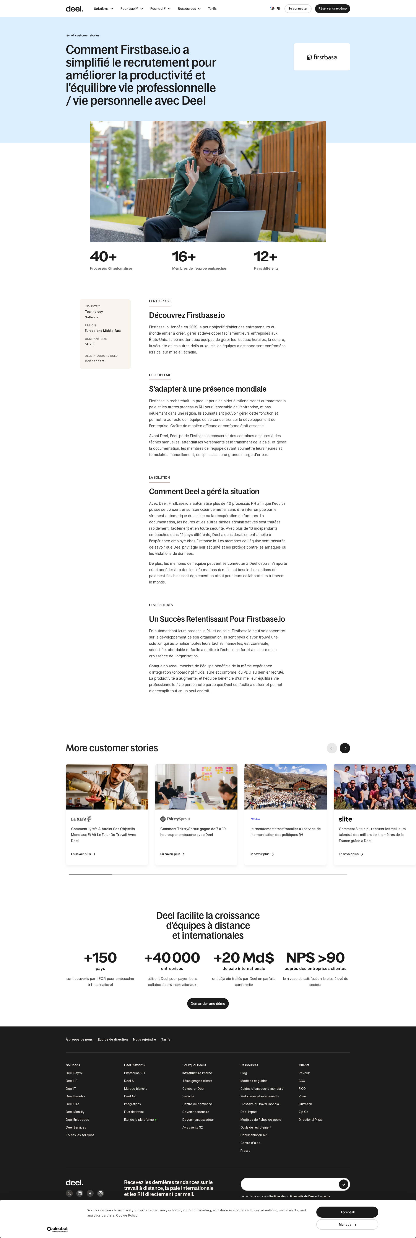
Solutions (101, 8)
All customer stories (85, 35)
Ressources (187, 8)
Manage (345, 1224)
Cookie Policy (127, 1215)
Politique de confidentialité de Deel (291, 1196)
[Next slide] (345, 748)
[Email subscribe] (343, 1184)
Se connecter (298, 8)
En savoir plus (81, 854)
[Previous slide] (332, 748)
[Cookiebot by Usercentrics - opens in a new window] (57, 1230)
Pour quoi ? (129, 8)
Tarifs (212, 8)
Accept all (347, 1212)
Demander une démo (208, 1003)
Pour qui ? (158, 8)
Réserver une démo (332, 8)
